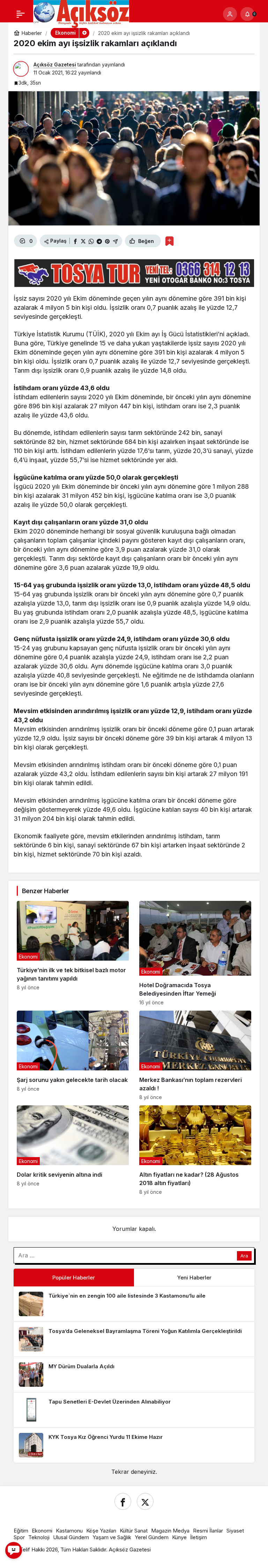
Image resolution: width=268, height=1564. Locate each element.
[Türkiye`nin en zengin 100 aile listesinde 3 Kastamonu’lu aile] (134, 1303)
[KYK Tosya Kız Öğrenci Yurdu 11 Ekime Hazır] (134, 1445)
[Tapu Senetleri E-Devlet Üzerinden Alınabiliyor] (134, 1409)
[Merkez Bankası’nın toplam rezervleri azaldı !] (195, 1055)
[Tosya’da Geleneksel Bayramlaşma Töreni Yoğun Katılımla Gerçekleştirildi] (134, 1339)
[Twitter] (145, 1501)
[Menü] (21, 14)
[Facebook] (122, 1501)
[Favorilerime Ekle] (169, 241)
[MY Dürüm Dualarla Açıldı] (134, 1374)
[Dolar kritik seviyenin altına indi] (73, 1150)
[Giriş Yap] (230, 14)
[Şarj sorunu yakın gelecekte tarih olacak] (73, 1055)
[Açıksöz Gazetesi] (81, 13)
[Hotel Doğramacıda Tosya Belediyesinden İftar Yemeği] (195, 953)
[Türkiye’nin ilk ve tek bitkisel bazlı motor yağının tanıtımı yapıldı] (73, 953)
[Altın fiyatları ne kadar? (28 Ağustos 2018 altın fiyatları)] (195, 1150)
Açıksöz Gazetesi (55, 64)
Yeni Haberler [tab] (194, 1277)
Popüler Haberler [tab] (73, 1277)
